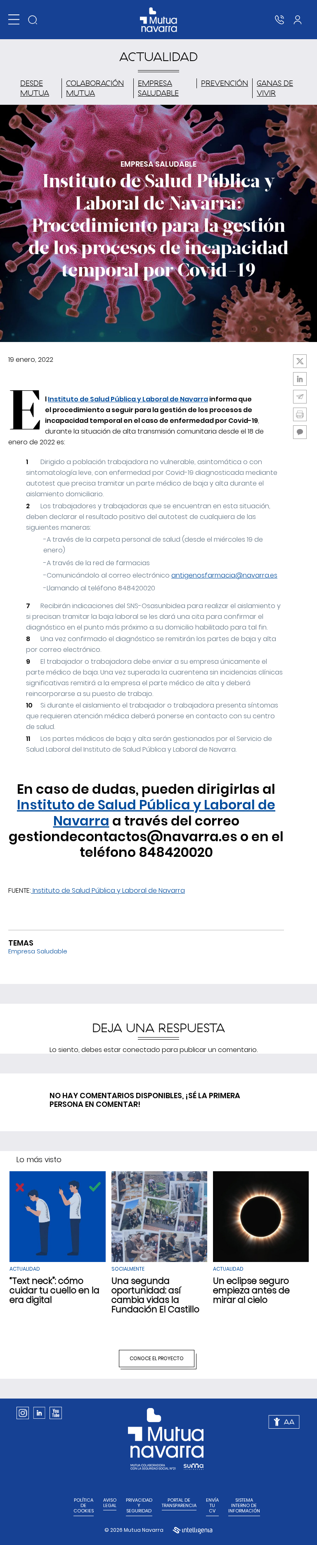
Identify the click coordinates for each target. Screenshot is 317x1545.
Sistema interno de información (244, 1506)
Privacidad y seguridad (139, 1506)
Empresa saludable (158, 88)
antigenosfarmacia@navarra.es (224, 575)
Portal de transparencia (179, 1503)
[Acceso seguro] (298, 20)
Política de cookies (83, 1506)
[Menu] (13, 19)
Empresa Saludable (37, 951)
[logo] (158, 19)
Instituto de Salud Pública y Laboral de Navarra (128, 399)
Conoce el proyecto (157, 1358)
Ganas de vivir (275, 88)
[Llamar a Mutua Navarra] (279, 20)
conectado (141, 1049)
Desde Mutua (34, 88)
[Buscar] (33, 19)
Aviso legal (109, 1503)
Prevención (224, 83)
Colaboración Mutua (95, 88)
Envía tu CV (212, 1506)
